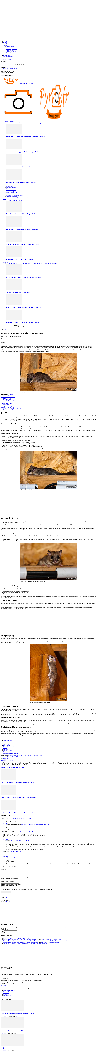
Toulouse (5, 185)
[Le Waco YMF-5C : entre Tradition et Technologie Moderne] (14, 304)
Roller (19, 200)
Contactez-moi (4, 985)
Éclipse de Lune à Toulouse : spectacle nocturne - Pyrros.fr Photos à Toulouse (20, 939)
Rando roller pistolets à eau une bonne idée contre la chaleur (18, 797)
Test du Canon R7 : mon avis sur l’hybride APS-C (20, 167)
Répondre (5, 823)
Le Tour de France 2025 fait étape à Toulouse (19, 259)
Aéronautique (6, 262)
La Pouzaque (6, 749)
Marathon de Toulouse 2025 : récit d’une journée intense (22, 244)
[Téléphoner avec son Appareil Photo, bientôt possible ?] (14, 149)
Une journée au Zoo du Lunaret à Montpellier (14, 1048)
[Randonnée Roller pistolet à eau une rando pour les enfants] (8, 810)
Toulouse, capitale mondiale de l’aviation (18, 292)
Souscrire (8, 901)
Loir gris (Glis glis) (7, 750)
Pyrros (12, 840)
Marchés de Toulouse (11, 190)
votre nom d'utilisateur (19, 64)
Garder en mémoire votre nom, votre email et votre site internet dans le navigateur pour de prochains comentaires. (27, 889)
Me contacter (6, 58)
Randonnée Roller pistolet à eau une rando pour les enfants (18, 813)
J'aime (5, 897)
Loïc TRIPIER (4, 340)
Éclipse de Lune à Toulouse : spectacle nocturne (20, 938)
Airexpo (10, 263)
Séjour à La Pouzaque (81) (9, 740)
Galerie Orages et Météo (11, 49)
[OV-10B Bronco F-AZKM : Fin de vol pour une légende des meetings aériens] (14, 274)
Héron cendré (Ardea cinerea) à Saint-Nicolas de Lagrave (17, 782)
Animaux (6, 326)
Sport (4, 199)
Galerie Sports (9, 47)
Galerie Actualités (10, 46)
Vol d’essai (55, 263)
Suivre (8, 899)
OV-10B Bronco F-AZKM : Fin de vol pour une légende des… (24, 277)
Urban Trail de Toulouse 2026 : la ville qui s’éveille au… (22, 214)
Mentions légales (7, 995)
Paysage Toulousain (10, 188)
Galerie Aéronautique (11, 51)
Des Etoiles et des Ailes (17, 263)
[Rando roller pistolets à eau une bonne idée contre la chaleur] (8, 795)
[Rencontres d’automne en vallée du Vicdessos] (12, 1028)
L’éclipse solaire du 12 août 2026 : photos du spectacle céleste (55, 940)
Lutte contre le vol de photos (9, 990)
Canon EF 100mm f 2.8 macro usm (11, 746)
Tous (7, 123)
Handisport (10, 200)
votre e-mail (16, 73)
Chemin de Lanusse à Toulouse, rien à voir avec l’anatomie (20, 756)
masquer (11, 394)
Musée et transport (27, 263)
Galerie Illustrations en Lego (12, 52)
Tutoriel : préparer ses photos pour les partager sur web (15, 943)
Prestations (5, 54)
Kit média (5, 994)
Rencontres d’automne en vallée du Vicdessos (14, 1031)
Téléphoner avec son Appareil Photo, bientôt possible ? (22, 152)
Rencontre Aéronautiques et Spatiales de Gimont (42, 263)
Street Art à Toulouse (11, 191)
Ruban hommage (7, 59)
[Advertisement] (48, 504)
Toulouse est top (10, 186)
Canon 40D (6, 744)
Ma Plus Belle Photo (8, 56)
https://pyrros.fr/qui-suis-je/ (7, 760)
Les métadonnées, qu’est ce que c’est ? (39, 943)
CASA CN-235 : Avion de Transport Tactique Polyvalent (22, 322)
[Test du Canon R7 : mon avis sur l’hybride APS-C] (14, 164)
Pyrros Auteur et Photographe (28, 824)
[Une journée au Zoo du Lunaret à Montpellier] (12, 1045)
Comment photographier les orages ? (14, 195)
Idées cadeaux (21, 123)
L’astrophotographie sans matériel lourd (50, 942)
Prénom (2, 931)
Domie (4, 938)
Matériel (8, 43)
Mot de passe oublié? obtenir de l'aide (9, 68)
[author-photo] (4, 758)
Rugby (22, 200)
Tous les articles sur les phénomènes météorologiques (18, 197)
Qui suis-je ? (6, 42)
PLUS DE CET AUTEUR (20, 767)
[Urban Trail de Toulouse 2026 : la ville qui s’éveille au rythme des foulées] (14, 211)
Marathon (15, 200)
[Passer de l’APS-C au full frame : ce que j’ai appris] (14, 179)
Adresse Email (4, 929)
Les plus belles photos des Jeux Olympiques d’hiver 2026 (22, 229)
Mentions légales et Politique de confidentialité (11, 70)
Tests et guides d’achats (8, 121)
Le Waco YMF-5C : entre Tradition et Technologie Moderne (23, 307)
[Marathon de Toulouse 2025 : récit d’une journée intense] (14, 241)
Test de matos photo (38, 123)
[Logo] (18, 119)
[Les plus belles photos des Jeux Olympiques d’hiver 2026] (14, 226)
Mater (4, 751)
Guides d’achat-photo (13, 123)
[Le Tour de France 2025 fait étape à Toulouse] (14, 256)
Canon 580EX (6, 745)
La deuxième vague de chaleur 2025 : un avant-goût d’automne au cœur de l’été (26, 755)
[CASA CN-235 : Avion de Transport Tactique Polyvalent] (14, 319)
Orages (5, 193)
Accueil (5, 41)
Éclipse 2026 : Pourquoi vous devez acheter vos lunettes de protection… (27, 136)
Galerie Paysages (10, 50)
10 (14, 1050)
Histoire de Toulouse (11, 187)
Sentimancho (13, 818)
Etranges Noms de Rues (11, 192)
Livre (25, 123)
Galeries (5, 45)
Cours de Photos (7, 55)
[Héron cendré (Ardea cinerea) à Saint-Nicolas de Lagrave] (8, 779)
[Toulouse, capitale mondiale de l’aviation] (14, 289)
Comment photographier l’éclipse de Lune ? (51, 939)
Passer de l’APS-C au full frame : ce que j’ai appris (21, 182)
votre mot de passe (18, 65)
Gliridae (5, 748)
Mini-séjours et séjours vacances (10, 753)
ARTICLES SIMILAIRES (7, 767)
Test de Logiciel (30, 123)
